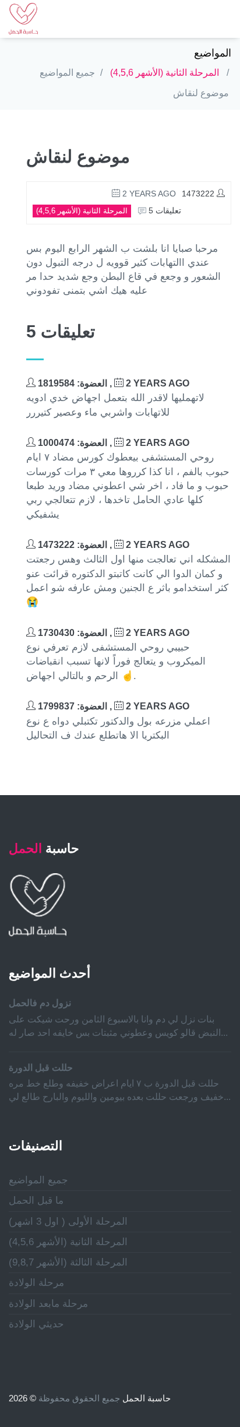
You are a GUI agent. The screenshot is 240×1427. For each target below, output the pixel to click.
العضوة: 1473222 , (112, 545)
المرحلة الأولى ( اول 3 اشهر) (68, 1221)
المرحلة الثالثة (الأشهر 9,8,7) (68, 1262)
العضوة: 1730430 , (112, 633)
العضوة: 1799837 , (112, 706)
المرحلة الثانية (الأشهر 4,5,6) (164, 73)
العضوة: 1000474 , (112, 443)
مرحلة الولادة (36, 1282)
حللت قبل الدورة (41, 1068)
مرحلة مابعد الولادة (48, 1303)
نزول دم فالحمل (40, 1003)
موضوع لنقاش (201, 93)
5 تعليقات (163, 210)
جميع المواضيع (67, 73)
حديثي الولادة (36, 1324)
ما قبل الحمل (36, 1200)
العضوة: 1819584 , (112, 383)
